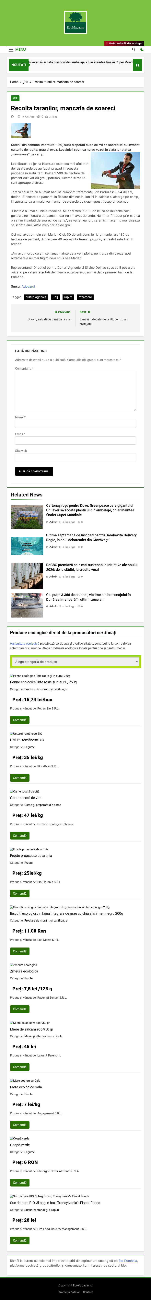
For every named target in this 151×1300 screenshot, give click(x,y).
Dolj (55, 297)
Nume (20, 417)
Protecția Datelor (69, 1292)
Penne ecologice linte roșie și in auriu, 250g (43, 682)
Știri (15, 98)
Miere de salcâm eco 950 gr (31, 1029)
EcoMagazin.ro (82, 1285)
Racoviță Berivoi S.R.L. (52, 997)
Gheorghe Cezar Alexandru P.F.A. (58, 1171)
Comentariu (24, 368)
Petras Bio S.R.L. (48, 708)
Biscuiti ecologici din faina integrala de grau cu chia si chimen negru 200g (66, 913)
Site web (21, 451)
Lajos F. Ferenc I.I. (49, 1055)
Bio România (128, 1261)
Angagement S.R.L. (49, 1113)
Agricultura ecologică (24, 643)
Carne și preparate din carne (42, 805)
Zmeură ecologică (24, 971)
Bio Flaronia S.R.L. (49, 882)
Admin (53, 522)
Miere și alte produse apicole (43, 1036)
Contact (88, 1292)
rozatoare (85, 297)
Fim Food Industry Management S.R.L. (62, 1229)
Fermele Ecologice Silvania (55, 824)
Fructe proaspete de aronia (31, 855)
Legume (29, 747)
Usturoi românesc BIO (27, 740)
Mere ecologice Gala (26, 1087)
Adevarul (28, 286)
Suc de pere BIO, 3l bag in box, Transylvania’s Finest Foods (55, 1203)
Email (20, 434)
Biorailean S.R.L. (48, 766)
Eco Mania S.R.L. (48, 940)
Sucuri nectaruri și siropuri (41, 1210)
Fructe (28, 863)
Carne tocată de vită (25, 798)
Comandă (20, 720)
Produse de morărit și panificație (45, 689)
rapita (68, 297)
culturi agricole (36, 297)
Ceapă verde (20, 1145)
